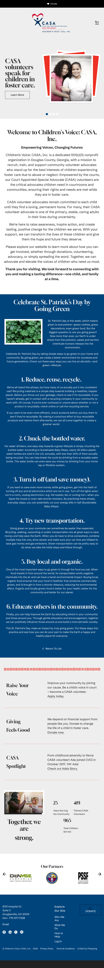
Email (6, 924)
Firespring (92, 948)
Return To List (53, 648)
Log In (58, 941)
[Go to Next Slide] (99, 874)
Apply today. (55, 696)
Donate (53, 4)
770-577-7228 (17, 918)
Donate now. (55, 732)
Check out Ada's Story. (62, 768)
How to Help (59, 935)
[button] (97, 23)
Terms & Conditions (65, 948)
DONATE (90, 911)
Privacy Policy (46, 948)
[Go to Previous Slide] (4, 874)
